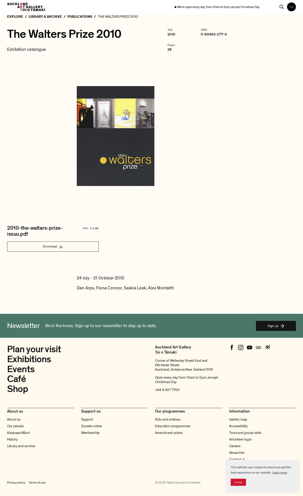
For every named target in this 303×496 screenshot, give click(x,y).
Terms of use (37, 482)
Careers (235, 446)
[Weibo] (267, 347)
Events (21, 369)
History (12, 439)
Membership (90, 432)
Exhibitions (29, 359)
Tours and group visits (245, 432)
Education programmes (172, 426)
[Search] (281, 6)
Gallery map (238, 419)
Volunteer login (240, 439)
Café (16, 379)
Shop (17, 389)
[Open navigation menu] (291, 6)
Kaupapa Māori (18, 432)
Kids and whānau (167, 419)
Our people (15, 426)
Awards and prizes (169, 432)
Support (87, 419)
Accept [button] (238, 482)
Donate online (91, 426)
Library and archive (21, 446)
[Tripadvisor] (258, 347)
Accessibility (238, 426)
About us (13, 419)
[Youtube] (249, 347)
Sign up (273, 326)
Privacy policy (16, 482)
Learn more (279, 472)
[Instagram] (240, 347)
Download (50, 246)
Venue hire (236, 452)
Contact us (237, 459)
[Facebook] (231, 347)
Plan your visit (34, 349)
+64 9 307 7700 (167, 389)
